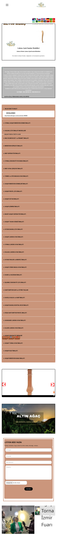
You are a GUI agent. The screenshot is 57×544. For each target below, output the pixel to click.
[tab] (28, 109)
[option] (28, 42)
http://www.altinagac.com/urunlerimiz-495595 (16, 115)
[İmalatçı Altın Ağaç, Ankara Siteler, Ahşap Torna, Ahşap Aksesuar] (41, 5)
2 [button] (53, 391)
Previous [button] (4, 43)
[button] (30, 109)
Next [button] (52, 43)
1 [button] (53, 390)
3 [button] (53, 394)
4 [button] (53, 395)
